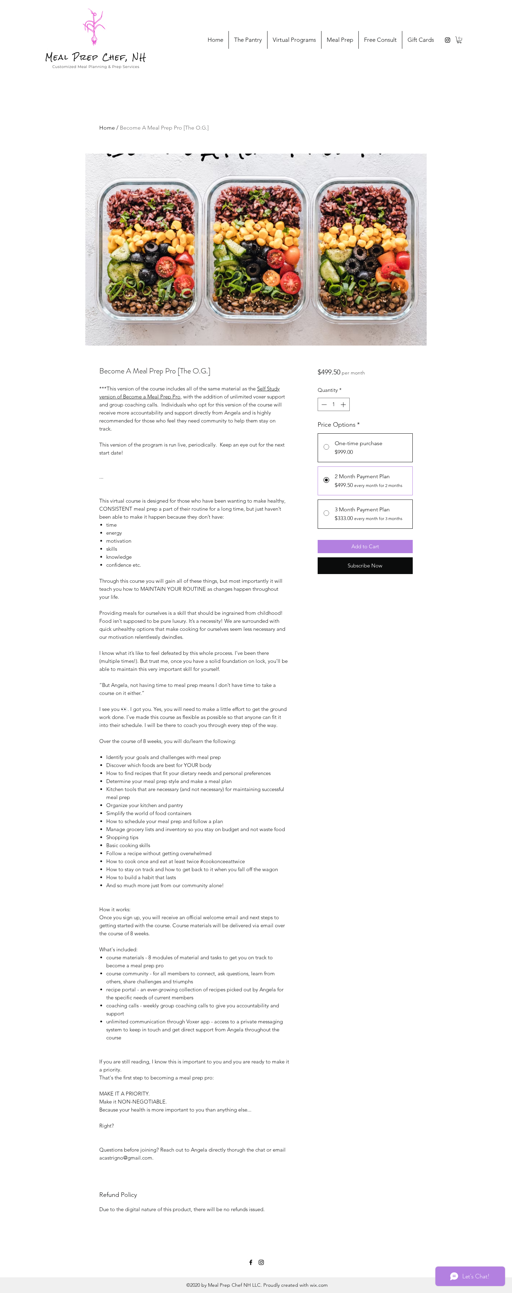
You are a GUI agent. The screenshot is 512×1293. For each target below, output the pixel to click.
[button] (459, 40)
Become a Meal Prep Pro (151, 396)
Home (107, 127)
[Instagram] (447, 40)
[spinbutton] (333, 404)
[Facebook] (250, 1262)
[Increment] (344, 404)
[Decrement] (323, 404)
